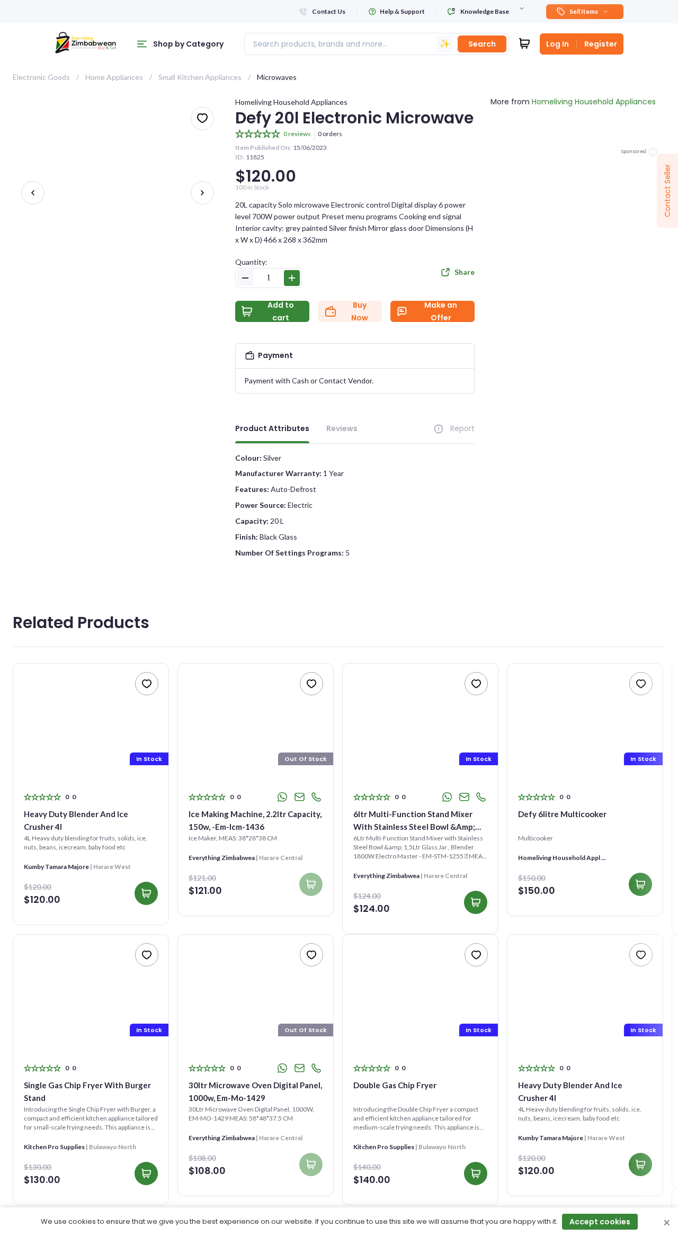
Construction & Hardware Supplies (252, 1177)
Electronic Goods (41, 77)
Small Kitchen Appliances (200, 77)
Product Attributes (272, 428)
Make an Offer (440, 311)
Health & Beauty (237, 1199)
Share (464, 271)
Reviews (342, 428)
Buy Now (359, 311)
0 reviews (297, 134)
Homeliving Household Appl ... (68, 858)
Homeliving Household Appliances (291, 101)
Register (600, 44)
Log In (557, 44)
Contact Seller (667, 190)
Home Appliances (114, 77)
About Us (533, 1175)
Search (482, 44)
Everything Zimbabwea (551, 867)
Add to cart (280, 311)
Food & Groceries (140, 1199)
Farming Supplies (40, 1199)
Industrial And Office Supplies (343, 1202)
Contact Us (601, 1175)
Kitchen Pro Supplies (219, 876)
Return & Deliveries (549, 1195)
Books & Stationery (45, 1173)
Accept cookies (599, 1221)
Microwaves (277, 77)
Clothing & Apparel (142, 1173)
